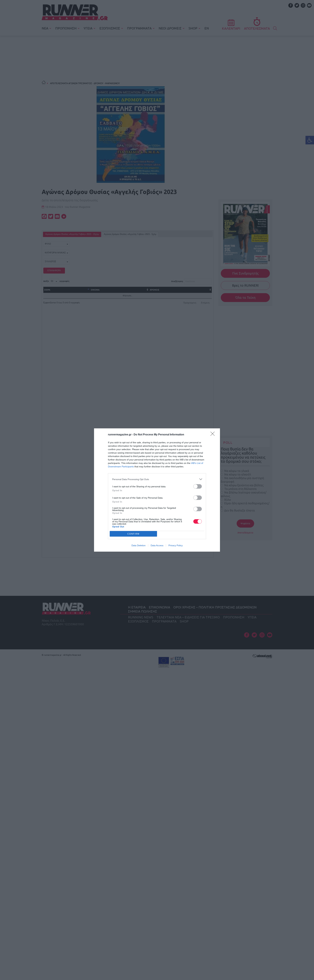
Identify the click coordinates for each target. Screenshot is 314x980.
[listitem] (157, 479)
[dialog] (157, 490)
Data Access (157, 545)
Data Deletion (138, 545)
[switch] (197, 486)
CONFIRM (133, 534)
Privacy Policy (175, 545)
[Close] (213, 435)
